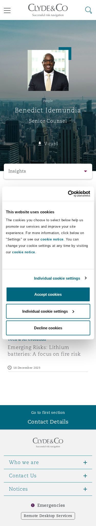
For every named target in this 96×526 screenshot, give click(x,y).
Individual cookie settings (57, 278)
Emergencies (51, 505)
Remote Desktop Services (48, 515)
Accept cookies (48, 294)
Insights (17, 171)
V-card (51, 143)
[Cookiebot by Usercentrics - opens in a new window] (68, 194)
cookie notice (51, 239)
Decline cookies (48, 328)
